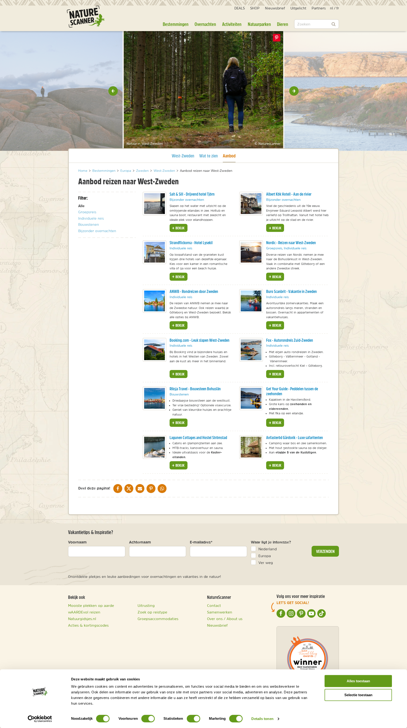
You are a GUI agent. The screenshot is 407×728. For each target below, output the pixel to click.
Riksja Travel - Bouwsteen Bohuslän (195, 388)
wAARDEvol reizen (84, 612)
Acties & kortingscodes (88, 625)
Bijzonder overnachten (97, 231)
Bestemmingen (175, 24)
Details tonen (262, 719)
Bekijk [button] (179, 228)
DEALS (239, 8)
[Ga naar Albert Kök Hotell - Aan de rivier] (251, 203)
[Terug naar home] (86, 17)
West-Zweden (183, 155)
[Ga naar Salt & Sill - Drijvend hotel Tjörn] (154, 203)
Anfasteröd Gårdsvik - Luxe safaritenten (294, 437)
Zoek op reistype (152, 612)
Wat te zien (208, 156)
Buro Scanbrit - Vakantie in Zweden (291, 291)
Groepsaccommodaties (158, 619)
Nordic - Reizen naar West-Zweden (291, 242)
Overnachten (205, 24)
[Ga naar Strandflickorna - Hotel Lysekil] (154, 252)
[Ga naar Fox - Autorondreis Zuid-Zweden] (251, 350)
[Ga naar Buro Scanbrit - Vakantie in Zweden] (251, 301)
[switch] (148, 718)
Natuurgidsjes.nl (82, 619)
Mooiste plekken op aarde (91, 605)
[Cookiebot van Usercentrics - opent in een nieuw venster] (40, 718)
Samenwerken (219, 612)
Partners (319, 8)
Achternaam (140, 542)
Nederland (267, 549)
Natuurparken (259, 24)
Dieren (282, 24)
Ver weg (265, 562)
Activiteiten (231, 24)
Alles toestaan (358, 681)
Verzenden (325, 551)
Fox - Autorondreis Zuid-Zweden (289, 340)
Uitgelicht (298, 8)
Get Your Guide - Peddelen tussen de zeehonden (292, 391)
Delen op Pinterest (277, 37)
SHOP (255, 8)
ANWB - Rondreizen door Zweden (194, 291)
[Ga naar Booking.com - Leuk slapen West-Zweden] (154, 350)
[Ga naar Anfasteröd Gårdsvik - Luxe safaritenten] (251, 447)
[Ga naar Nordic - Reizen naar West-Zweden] (251, 252)
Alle (81, 206)
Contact (214, 605)
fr (337, 8)
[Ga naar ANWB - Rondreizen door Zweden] (154, 301)
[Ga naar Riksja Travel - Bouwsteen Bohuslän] (154, 398)
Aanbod (229, 155)
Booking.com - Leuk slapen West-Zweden (199, 340)
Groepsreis (87, 212)
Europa (264, 556)
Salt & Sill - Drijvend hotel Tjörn (192, 194)
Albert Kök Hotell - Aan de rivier (288, 194)
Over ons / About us (224, 619)
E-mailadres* (201, 542)
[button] (113, 91)
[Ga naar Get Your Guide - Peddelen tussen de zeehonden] (251, 398)
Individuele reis (91, 218)
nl (331, 8)
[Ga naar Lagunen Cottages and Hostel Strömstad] (154, 447)
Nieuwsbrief (275, 8)
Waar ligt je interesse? (271, 542)
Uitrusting (146, 605)
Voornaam (77, 542)
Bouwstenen (88, 224)
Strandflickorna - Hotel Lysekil (191, 242)
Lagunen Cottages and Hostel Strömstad (198, 437)
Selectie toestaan (358, 695)
